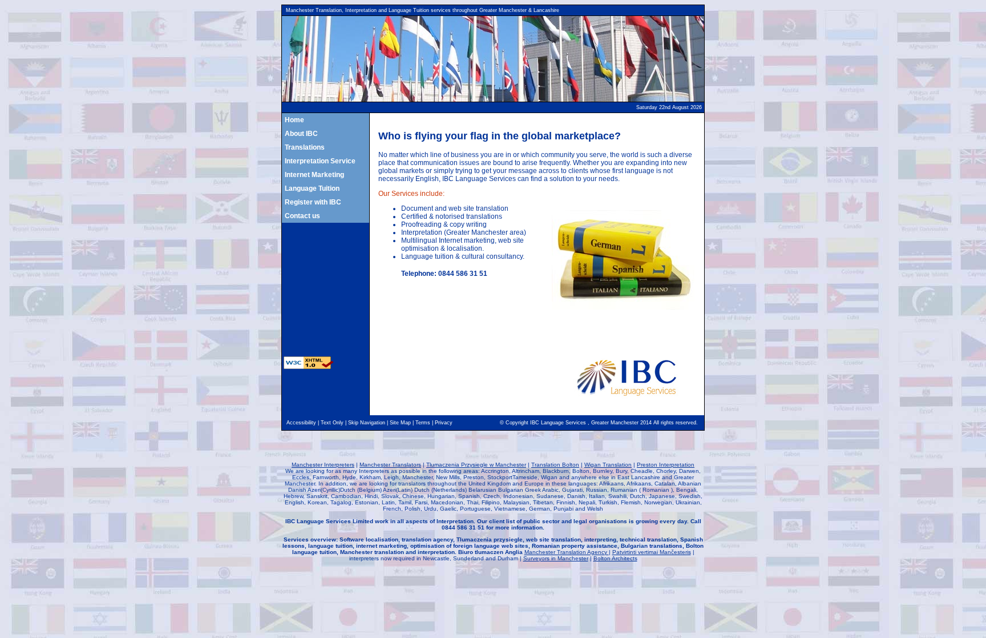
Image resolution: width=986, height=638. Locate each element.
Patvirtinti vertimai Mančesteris (651, 552)
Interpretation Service (320, 161)
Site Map (400, 423)
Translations (305, 147)
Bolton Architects (615, 558)
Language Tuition (312, 188)
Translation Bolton (555, 465)
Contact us (302, 216)
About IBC (301, 134)
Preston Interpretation (665, 465)
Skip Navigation (366, 423)
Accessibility (301, 423)
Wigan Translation (608, 465)
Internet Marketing (314, 175)
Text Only (332, 423)
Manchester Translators (390, 465)
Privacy (443, 423)
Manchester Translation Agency (566, 552)
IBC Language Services (559, 423)
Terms (422, 423)
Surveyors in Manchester (555, 558)
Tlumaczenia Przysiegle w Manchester (476, 465)
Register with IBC (313, 202)
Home (294, 120)
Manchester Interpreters (323, 465)
